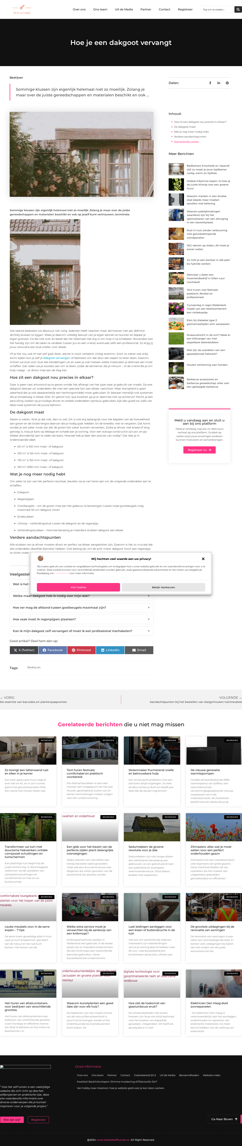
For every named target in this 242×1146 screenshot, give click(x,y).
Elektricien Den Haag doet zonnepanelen (209, 1004)
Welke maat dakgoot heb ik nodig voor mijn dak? (81, 596)
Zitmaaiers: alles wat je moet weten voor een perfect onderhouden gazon (211, 850)
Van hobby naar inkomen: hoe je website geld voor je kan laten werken (120, 1088)
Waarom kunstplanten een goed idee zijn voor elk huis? (90, 1004)
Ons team (100, 9)
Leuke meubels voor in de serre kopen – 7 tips (27, 928)
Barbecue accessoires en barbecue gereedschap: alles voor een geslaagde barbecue (208, 383)
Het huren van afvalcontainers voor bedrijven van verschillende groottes (28, 1006)
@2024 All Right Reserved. (121, 1139)
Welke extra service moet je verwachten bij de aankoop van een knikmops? (89, 930)
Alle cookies (78, 587)
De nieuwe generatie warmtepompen (205, 771)
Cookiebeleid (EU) (145, 1075)
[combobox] (217, 9)
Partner (145, 9)
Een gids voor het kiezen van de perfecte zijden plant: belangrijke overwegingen (90, 850)
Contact (164, 9)
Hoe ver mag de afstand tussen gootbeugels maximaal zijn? (81, 607)
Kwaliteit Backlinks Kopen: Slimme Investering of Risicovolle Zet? (117, 1081)
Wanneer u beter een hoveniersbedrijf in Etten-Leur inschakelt (206, 278)
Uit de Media (124, 9)
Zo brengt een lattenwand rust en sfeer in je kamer (26, 771)
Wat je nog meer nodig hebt (191, 131)
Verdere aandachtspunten (190, 136)
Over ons (79, 9)
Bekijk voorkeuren (163, 587)
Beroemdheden (189, 1075)
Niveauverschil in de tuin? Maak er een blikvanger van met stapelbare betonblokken (208, 338)
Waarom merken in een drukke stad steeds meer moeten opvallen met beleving (206, 200)
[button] (203, 559)
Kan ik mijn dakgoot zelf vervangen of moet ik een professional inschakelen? (81, 631)
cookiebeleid (61, 573)
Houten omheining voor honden (207, 364)
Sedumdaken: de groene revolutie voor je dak (146, 848)
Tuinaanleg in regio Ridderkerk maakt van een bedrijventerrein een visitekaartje (207, 309)
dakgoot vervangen (56, 358)
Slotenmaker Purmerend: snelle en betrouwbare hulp (151, 771)
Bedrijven (16, 77)
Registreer (185, 9)
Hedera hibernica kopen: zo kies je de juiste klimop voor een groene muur (208, 184)
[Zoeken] (238, 9)
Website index (211, 1075)
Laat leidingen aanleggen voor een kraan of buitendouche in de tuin (152, 930)
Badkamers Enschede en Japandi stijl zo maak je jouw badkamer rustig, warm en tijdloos (208, 169)
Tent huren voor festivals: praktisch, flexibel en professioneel (202, 293)
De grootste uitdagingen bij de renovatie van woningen (212, 928)
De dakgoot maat (185, 126)
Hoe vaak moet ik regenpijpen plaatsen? (81, 619)
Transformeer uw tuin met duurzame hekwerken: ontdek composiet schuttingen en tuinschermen (26, 852)
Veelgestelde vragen (186, 141)
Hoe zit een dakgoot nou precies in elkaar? (200, 121)
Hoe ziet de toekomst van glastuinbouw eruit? (147, 1004)
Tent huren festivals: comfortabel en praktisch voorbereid (85, 773)
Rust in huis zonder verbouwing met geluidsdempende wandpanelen (207, 234)
